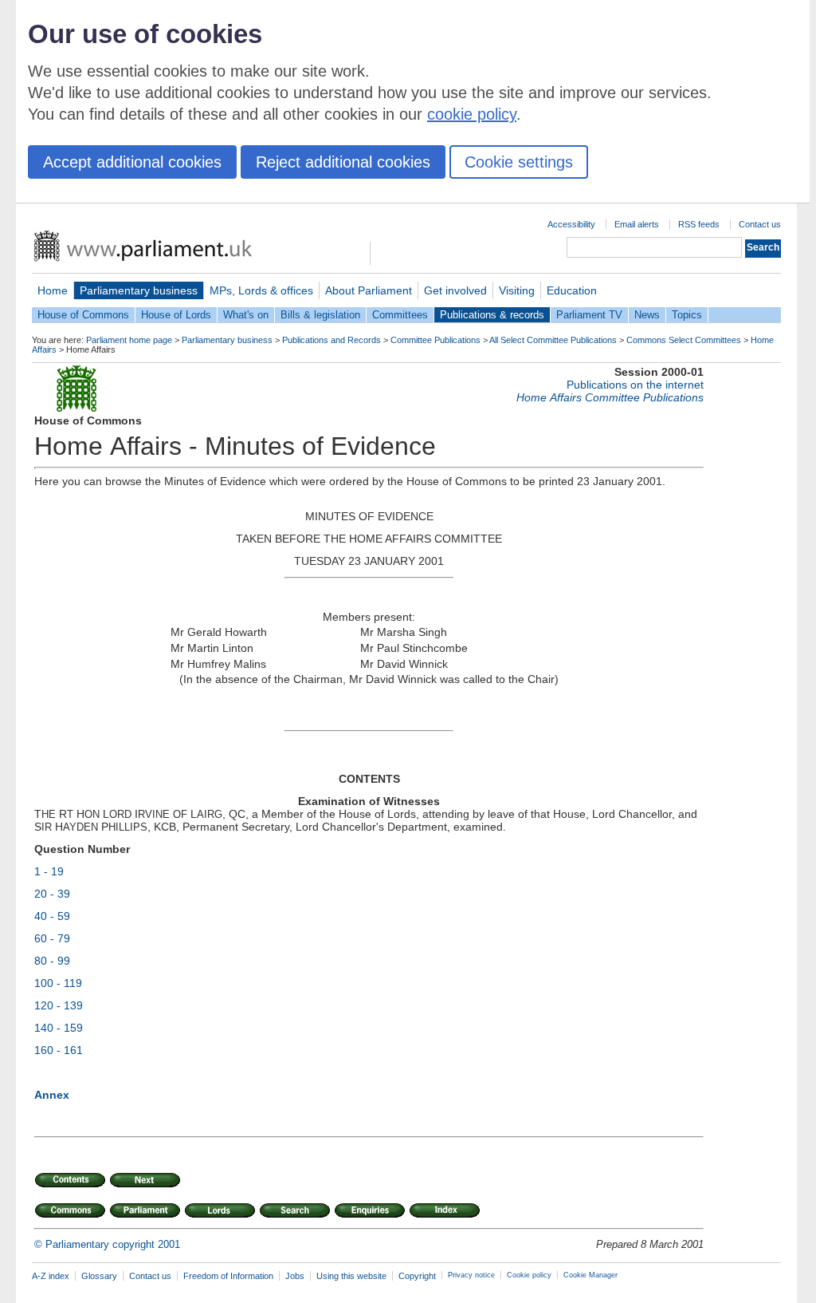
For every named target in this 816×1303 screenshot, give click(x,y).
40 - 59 (52, 916)
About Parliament (368, 290)
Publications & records (492, 315)
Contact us (760, 224)
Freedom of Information (228, 1276)
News (647, 315)
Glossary (99, 1276)
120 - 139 (58, 1005)
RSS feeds (699, 224)
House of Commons (83, 315)
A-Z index (50, 1276)
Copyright (417, 1276)
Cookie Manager (590, 1275)
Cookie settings (519, 162)
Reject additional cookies (343, 162)
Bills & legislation (320, 315)
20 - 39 (52, 893)
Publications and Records (331, 340)
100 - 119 (58, 983)
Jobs (294, 1276)
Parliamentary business (139, 290)
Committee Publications (435, 340)
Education (572, 290)
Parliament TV (589, 315)
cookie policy (471, 114)
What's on (246, 315)
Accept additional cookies (132, 162)
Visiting (517, 290)
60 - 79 (52, 938)
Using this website (351, 1276)
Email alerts (636, 224)
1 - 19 (49, 871)
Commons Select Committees (683, 340)
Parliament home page (129, 340)
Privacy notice (471, 1275)
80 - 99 (52, 960)
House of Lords (176, 315)
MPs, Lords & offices (261, 290)
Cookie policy (529, 1275)
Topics (687, 315)
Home (52, 290)
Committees (400, 315)
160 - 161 (58, 1050)
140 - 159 (58, 1027)
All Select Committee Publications (553, 340)
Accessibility (571, 224)
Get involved (455, 290)
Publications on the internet (635, 384)
